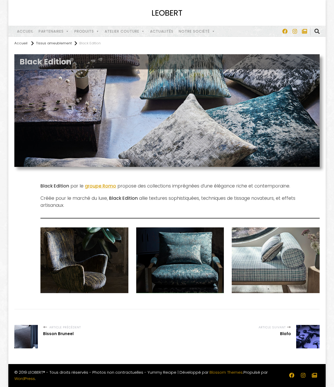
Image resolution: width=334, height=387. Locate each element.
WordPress (24, 378)
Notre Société (194, 31)
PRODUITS (84, 31)
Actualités (162, 31)
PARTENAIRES (51, 31)
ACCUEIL (25, 31)
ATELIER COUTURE (122, 31)
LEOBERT (167, 13)
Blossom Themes (226, 372)
